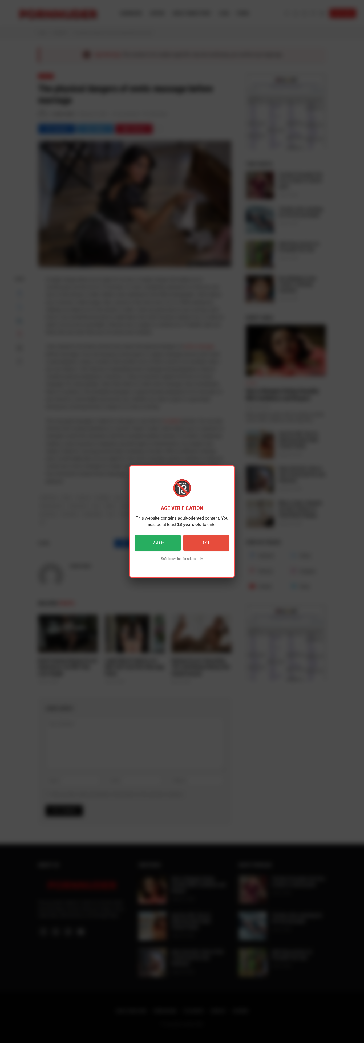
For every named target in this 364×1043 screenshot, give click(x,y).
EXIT (206, 543)
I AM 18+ (158, 543)
